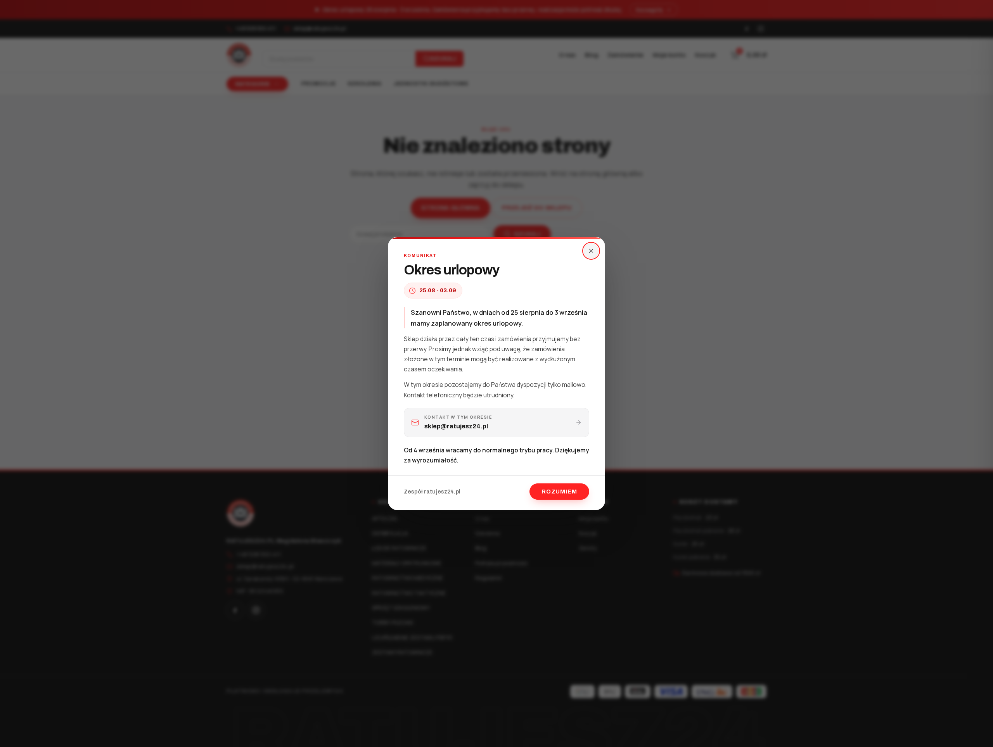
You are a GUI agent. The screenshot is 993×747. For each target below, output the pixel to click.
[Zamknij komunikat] (591, 250)
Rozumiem (559, 491)
